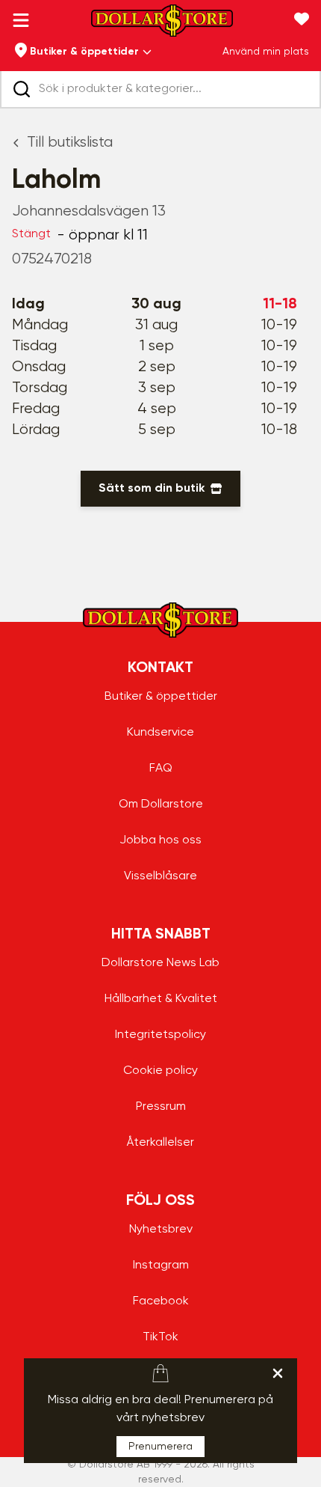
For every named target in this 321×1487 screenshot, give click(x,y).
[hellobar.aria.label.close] (277, 1373)
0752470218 (52, 259)
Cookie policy (160, 1071)
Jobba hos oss (160, 840)
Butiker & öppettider (161, 697)
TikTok (160, 1337)
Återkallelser (160, 1143)
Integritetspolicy (160, 1035)
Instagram (161, 1265)
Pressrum (161, 1107)
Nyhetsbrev (161, 1230)
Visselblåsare (160, 876)
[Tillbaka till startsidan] (162, 25)
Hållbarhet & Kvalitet (161, 999)
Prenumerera (160, 1446)
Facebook (161, 1301)
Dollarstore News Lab (160, 963)
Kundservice (160, 733)
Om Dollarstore (161, 804)
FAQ (160, 769)
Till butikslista (70, 142)
